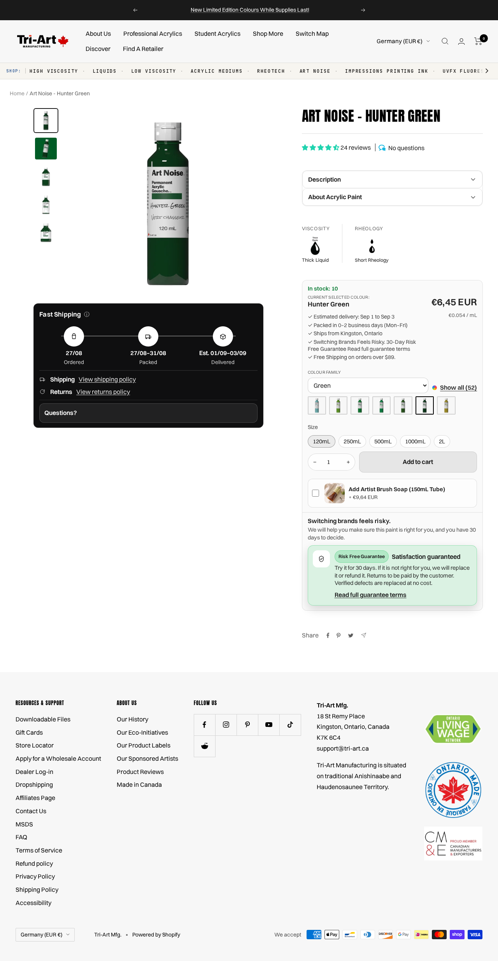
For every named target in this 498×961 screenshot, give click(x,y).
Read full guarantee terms (378, 349)
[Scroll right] (483, 71)
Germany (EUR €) (400, 41)
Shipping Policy (37, 889)
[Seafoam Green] (317, 405)
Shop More (268, 33)
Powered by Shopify (156, 934)
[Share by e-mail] (363, 635)
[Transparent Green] (381, 405)
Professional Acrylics (152, 33)
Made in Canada (139, 784)
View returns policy (103, 392)
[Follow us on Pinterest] (247, 724)
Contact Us (31, 811)
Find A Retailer (143, 49)
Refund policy (34, 863)
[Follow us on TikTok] (290, 724)
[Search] (445, 41)
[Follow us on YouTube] (268, 724)
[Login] (461, 41)
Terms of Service (39, 850)
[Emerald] (360, 405)
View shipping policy (107, 379)
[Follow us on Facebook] (204, 724)
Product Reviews (140, 771)
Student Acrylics (217, 33)
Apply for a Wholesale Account (58, 758)
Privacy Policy (35, 876)
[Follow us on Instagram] (226, 724)
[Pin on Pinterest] (338, 635)
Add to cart (418, 462)
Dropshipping (34, 784)
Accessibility (33, 903)
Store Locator (35, 745)
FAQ (21, 837)
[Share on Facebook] (328, 635)
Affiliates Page (35, 798)
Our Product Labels (143, 745)
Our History (132, 719)
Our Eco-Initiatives (142, 732)
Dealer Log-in (34, 771)
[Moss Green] (403, 405)
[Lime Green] (338, 405)
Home (17, 93)
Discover (98, 49)
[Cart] (478, 41)
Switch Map (312, 33)
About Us (98, 33)
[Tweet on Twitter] (350, 635)
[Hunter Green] (425, 405)
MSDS (24, 824)
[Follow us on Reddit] (204, 746)
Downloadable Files (43, 719)
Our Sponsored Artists (147, 758)
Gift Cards (29, 732)
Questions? (60, 413)
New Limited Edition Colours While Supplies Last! (250, 9)
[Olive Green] (446, 405)
